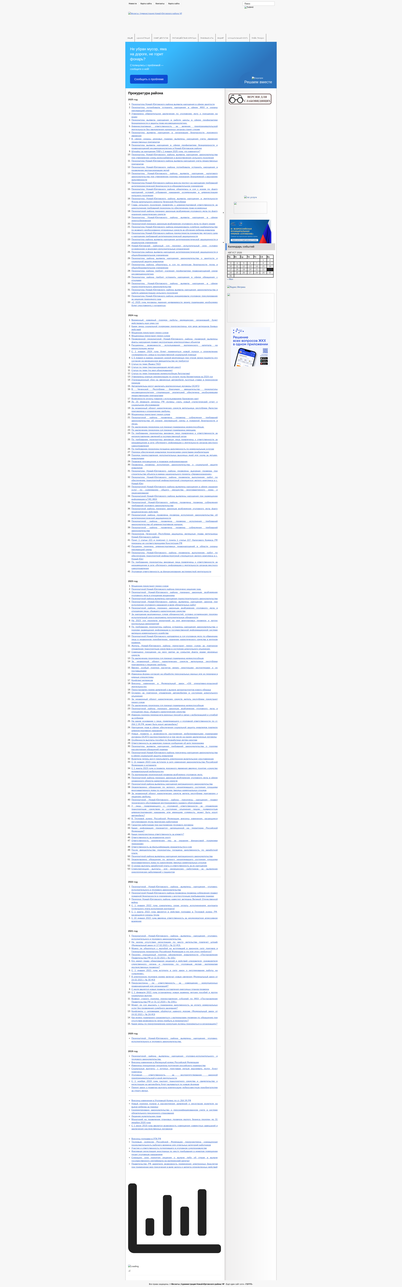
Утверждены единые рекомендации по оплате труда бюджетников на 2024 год (172, 376)
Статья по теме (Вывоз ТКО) (146, 364)
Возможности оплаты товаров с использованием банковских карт (165, 398)
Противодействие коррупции (184, 38)
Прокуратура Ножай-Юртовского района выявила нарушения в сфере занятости (173, 104)
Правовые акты (207, 38)
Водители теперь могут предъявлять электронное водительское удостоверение (172, 759)
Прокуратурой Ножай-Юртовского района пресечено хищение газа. (166, 589)
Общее (130, 38)
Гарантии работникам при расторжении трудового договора (162, 825)
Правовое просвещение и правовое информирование (159, 461)
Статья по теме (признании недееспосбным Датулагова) (160, 373)
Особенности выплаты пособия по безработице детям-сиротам (164, 740)
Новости (133, 4)
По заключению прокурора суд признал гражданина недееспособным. (167, 427)
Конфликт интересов (142, 680)
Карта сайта (146, 4)
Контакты (160, 4)
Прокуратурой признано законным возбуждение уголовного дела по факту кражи (173, 223)
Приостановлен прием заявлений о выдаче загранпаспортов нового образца (171, 689)
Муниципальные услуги (238, 38)
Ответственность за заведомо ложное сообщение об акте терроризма (167, 743)
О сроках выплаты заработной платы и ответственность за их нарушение (169, 865)
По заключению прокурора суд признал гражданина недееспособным (167, 658)
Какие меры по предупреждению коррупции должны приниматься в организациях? (174, 1023)
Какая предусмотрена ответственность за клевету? (157, 834)
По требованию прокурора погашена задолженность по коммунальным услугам (172, 449)
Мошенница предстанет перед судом (150, 335)
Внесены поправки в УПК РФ (146, 1138)
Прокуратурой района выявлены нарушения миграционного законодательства (172, 784)
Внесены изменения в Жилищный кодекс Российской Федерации (165, 1062)
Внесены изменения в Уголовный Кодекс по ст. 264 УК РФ (161, 1100)
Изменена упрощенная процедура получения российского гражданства (168, 1065)
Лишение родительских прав (146, 1116)
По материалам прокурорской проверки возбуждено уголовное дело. (167, 774)
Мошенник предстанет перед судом (149, 332)
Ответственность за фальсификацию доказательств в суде (161, 847)
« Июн (230, 279)
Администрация (143, 38)
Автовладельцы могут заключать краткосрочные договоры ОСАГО (165, 386)
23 (270, 269)
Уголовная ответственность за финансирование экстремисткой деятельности (171, 571)
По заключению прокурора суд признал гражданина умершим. (163, 430)
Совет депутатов (161, 38)
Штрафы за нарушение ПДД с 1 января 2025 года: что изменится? (165, 151)
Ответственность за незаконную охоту (151, 837)
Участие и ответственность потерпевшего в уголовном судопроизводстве (169, 1148)
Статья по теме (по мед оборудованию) (152, 370)
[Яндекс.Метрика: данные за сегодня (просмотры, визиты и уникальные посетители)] (236, 287)
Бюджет (220, 38)
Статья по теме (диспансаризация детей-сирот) (156, 367)
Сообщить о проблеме (149, 79)
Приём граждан (258, 38)
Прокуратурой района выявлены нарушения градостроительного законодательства (174, 598)
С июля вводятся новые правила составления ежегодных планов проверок (170, 989)
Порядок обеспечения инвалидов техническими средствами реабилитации (170, 452)
